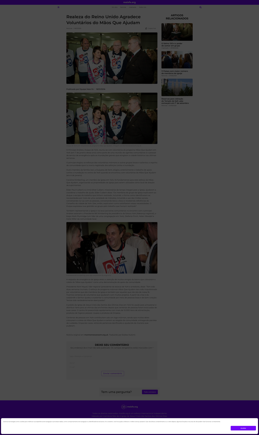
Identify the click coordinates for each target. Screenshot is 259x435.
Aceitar (243, 428)
